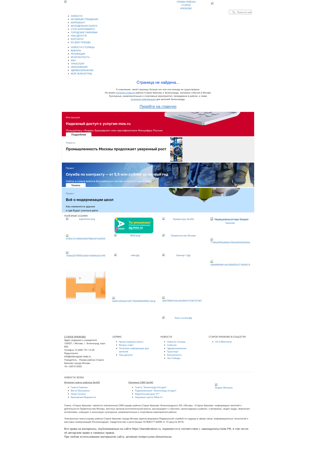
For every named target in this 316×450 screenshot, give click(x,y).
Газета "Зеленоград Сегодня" (151, 387)
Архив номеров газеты (131, 341)
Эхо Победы (173, 358)
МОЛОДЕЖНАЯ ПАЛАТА (84, 25)
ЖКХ (73, 60)
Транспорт (172, 351)
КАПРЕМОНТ (78, 22)
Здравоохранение (176, 348)
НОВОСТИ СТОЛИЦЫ (82, 47)
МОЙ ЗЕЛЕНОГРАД (81, 73)
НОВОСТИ (76, 15)
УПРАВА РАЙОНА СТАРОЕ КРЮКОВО (186, 5)
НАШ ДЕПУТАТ (79, 35)
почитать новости (125, 92)
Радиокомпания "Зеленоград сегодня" (155, 390)
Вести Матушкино (80, 390)
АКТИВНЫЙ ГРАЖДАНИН (84, 19)
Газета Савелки (79, 387)
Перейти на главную (158, 106)
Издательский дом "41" (147, 393)
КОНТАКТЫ (77, 38)
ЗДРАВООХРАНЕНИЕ (82, 70)
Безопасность (174, 354)
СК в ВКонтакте (223, 341)
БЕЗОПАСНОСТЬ (80, 57)
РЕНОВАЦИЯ (78, 53)
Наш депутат (126, 354)
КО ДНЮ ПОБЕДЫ (81, 42)
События (172, 344)
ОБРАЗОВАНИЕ (79, 66)
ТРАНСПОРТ (78, 63)
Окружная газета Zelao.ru (148, 397)
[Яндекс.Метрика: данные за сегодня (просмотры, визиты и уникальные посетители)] (224, 386)
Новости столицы (176, 341)
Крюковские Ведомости (83, 397)
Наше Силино (78, 393)
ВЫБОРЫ (76, 50)
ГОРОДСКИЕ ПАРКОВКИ (84, 32)
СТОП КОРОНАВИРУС (83, 29)
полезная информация (143, 99)
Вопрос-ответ (126, 344)
